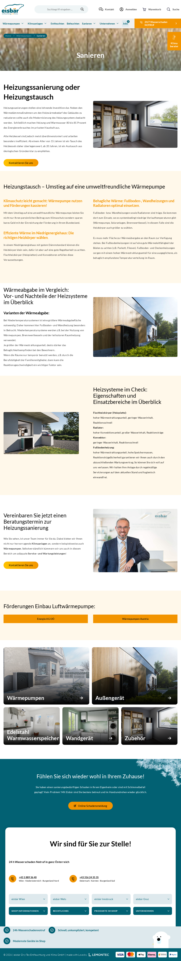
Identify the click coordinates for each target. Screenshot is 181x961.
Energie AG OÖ (45, 618)
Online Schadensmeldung (92, 805)
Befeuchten (73, 23)
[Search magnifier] (82, 9)
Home (8, 35)
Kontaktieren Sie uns (21, 162)
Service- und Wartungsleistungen (47, 553)
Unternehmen (107, 23)
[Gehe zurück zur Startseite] (13, 9)
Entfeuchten (57, 23)
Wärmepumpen (11, 23)
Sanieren (87, 23)
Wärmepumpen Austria (135, 618)
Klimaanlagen (35, 23)
